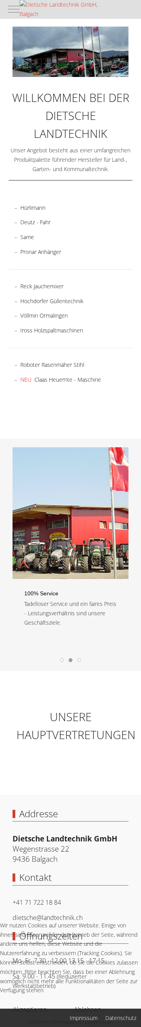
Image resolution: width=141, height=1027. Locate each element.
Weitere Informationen (55, 1022)
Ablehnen (87, 1009)
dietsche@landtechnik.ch (48, 917)
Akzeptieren (30, 1009)
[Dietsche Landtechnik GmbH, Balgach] (65, 9)
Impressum (99, 1022)
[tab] (62, 660)
